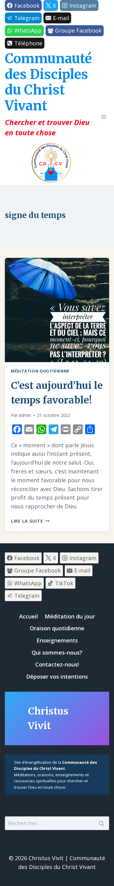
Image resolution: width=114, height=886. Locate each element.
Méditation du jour (70, 616)
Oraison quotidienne (57, 628)
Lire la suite (30, 521)
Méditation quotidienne (40, 371)
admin (25, 415)
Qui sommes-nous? (57, 652)
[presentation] (57, 310)
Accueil (28, 616)
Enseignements (57, 640)
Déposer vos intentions (57, 676)
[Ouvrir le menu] (103, 117)
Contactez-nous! (57, 664)
